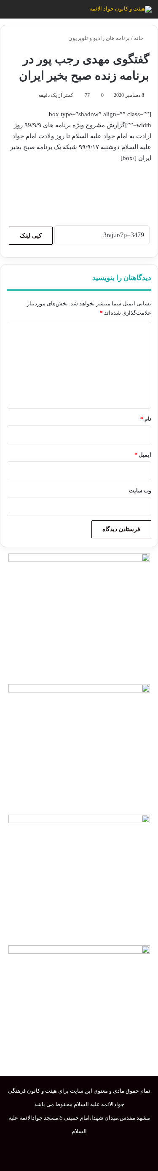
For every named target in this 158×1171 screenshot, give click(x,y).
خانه (139, 38)
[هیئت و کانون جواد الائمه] (120, 9)
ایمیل (142, 455)
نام (145, 419)
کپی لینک (31, 236)
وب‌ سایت (140, 490)
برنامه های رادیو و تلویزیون (99, 38)
